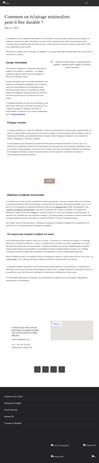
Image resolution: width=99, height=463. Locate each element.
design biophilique (18, 114)
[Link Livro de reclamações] (60, 446)
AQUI (49, 181)
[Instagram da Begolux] (24, 434)
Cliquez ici (49, 303)
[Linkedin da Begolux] (38, 434)
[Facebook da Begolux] (10, 434)
